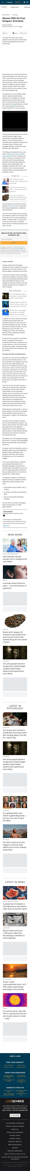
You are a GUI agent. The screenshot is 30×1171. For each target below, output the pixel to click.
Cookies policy (15, 1138)
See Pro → (18, 2)
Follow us (16, 33)
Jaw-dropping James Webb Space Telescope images (9, 1076)
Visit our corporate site (20, 1110)
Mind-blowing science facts (21, 1094)
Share (6, 33)
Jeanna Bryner (8, 25)
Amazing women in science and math (21, 1076)
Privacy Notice (20, 248)
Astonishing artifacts (21, 1067)
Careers (15, 1148)
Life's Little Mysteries (9, 1065)
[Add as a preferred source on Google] (15, 1115)
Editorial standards (15, 1151)
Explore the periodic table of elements (8, 1080)
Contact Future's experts (15, 1126)
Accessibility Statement (15, 1123)
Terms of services (19, 247)
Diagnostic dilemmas (8, 1067)
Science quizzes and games (8, 1091)
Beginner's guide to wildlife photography (21, 1091)
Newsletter (24, 33)
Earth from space (21, 1065)
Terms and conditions (15, 1132)
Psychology (15, 14)
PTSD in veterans (12, 206)
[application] (15, 120)
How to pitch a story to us (15, 1154)
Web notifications (15, 1144)
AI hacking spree (15, 7)
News (20, 26)
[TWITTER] (4, 516)
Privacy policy (15, 1135)
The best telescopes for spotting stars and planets (9, 1094)
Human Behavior (6, 14)
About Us (15, 1129)
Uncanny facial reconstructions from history (21, 1081)
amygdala (15, 104)
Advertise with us (15, 1141)
